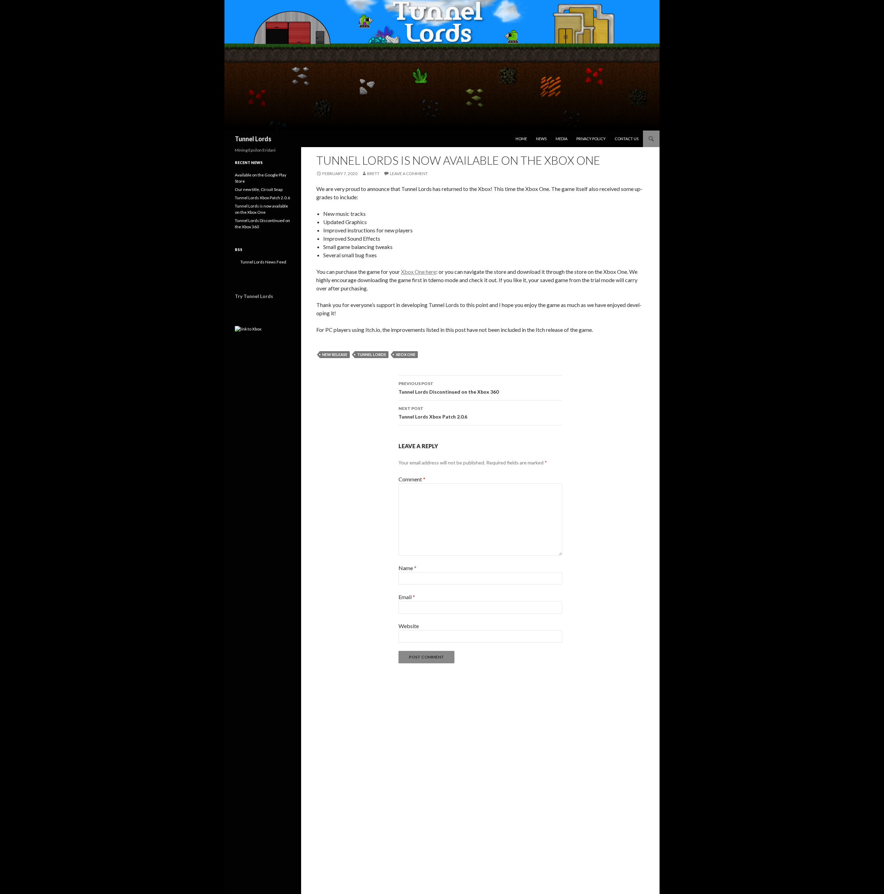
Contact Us (626, 138)
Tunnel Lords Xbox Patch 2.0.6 (432, 413)
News (541, 138)
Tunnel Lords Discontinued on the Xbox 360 (448, 388)
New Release (334, 354)
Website (408, 626)
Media (561, 138)
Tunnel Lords (253, 139)
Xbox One (405, 354)
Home (521, 138)
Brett (373, 173)
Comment (411, 479)
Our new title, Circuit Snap (258, 189)
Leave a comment (409, 173)
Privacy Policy (591, 138)
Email (406, 597)
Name (407, 568)
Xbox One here (418, 271)
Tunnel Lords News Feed (263, 262)
